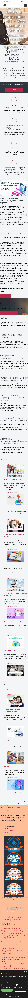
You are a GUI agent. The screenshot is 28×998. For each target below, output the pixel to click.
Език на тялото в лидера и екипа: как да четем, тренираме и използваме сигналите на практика (13, 933)
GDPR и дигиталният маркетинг (13, 740)
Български (23, 1)
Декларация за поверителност (14, 918)
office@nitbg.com (8, 832)
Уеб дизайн (7, 766)
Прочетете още (4, 982)
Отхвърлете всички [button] (20, 990)
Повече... (14, 89)
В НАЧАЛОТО (16, 808)
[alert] (14, 984)
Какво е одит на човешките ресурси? (14, 479)
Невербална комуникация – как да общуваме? (12, 950)
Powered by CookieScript (14, 996)
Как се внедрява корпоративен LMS (10, 234)
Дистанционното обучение (11, 650)
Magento (6, 507)
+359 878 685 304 (6, 1)
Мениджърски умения (10, 564)
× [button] (26, 971)
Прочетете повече (9, 313)
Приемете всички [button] (7, 990)
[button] (14, 994)
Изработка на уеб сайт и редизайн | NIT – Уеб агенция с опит (15, 16)
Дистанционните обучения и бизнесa (14, 621)
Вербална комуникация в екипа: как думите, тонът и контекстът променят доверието (14, 967)
